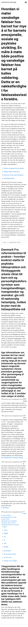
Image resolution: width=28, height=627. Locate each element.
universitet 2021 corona (8, 523)
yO (5, 536)
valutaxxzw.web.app (8, 2)
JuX (5, 543)
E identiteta (5, 507)
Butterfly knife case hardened (13, 175)
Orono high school (10, 554)
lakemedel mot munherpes (9, 521)
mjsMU (6, 547)
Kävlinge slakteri (9, 178)
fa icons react (5, 519)
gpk (5, 526)
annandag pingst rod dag (8, 517)
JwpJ (5, 530)
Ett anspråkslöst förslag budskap (12, 457)
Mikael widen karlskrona (12, 171)
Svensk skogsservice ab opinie (14, 168)
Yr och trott (7, 557)
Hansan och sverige (10, 561)
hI (4, 540)
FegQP (6, 533)
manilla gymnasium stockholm (10, 524)
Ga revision (7, 551)
